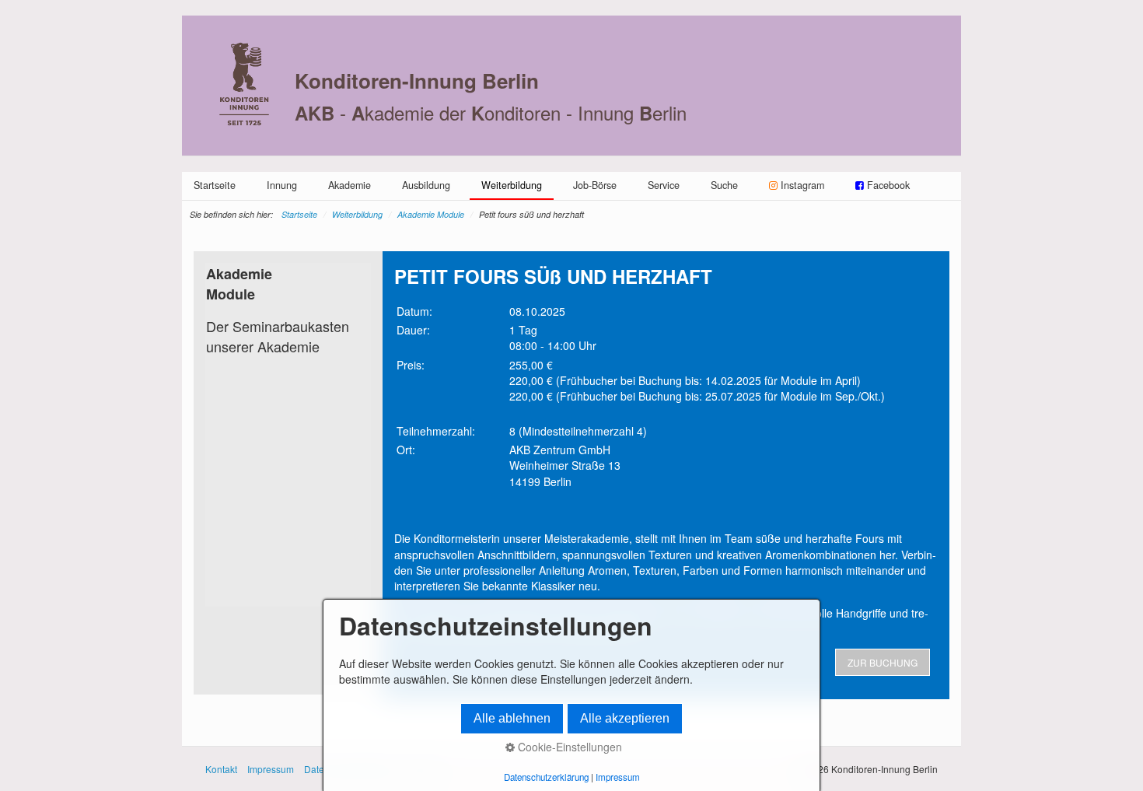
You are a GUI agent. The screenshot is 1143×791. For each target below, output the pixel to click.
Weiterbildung (511, 185)
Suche (724, 185)
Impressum (270, 768)
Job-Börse (595, 185)
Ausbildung (426, 185)
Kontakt (221, 768)
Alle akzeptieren (624, 718)
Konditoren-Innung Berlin (417, 80)
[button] (882, 662)
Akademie (349, 185)
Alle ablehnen (512, 718)
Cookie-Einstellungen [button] (568, 746)
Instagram (802, 185)
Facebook (887, 185)
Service (664, 185)
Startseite (215, 185)
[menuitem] (214, 185)
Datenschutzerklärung (546, 777)
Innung (282, 185)
